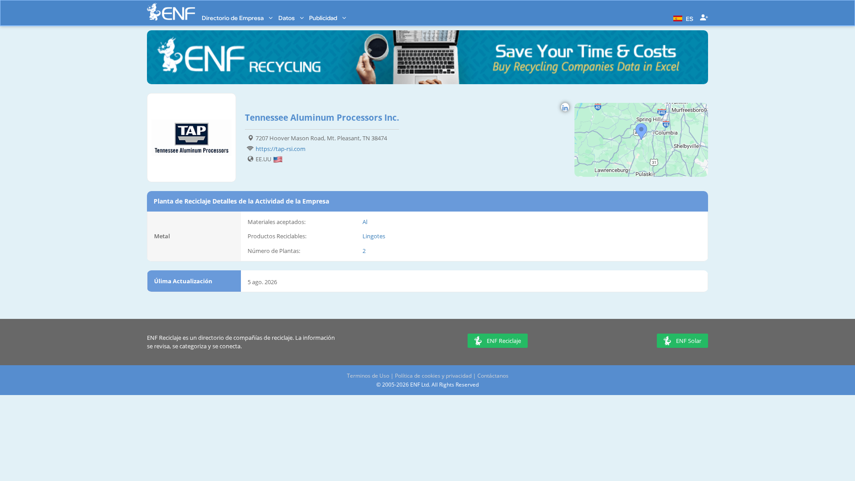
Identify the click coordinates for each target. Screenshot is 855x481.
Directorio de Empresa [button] (233, 17)
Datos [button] (287, 17)
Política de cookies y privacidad (433, 375)
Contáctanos (493, 375)
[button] (682, 18)
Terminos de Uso (368, 375)
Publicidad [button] (323, 17)
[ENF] (171, 12)
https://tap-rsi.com (280, 149)
